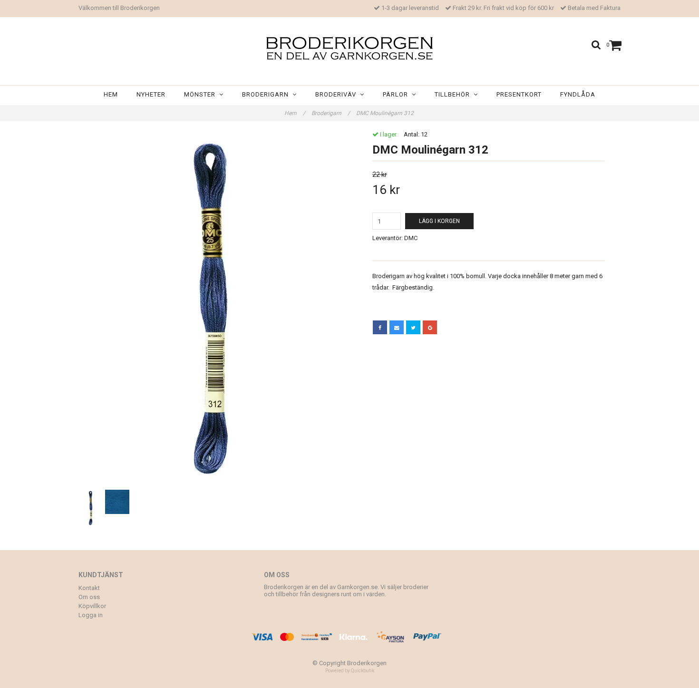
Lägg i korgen (439, 221)
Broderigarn (267, 94)
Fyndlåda (577, 94)
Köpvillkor (92, 606)
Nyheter (150, 94)
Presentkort (519, 94)
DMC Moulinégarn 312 (385, 113)
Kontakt (89, 587)
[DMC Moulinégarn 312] (210, 309)
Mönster (201, 94)
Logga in (90, 615)
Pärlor (397, 94)
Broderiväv (337, 94)
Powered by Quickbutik (349, 670)
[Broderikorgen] (349, 48)
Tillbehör (454, 94)
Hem (111, 94)
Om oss (89, 597)
